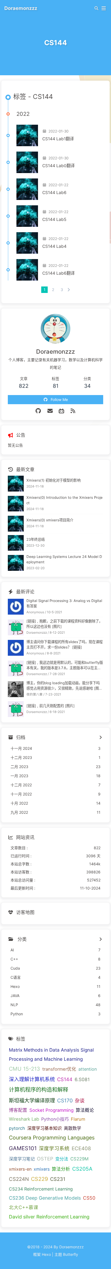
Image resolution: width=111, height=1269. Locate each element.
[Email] (50, 411)
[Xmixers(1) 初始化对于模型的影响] (16, 484)
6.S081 (82, 1079)
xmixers (42, 1169)
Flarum (78, 1119)
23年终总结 (35, 539)
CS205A (82, 1169)
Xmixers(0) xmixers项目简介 (49, 520)
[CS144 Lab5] (27, 216)
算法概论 (85, 1110)
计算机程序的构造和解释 (38, 1089)
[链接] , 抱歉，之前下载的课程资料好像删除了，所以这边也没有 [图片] (64, 624)
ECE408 (81, 1148)
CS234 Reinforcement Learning (41, 1189)
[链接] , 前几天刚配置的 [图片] (50, 706)
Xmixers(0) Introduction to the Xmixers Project (64, 500)
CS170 (65, 1100)
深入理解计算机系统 (32, 1079)
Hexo (46, 1254)
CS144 (64, 1079)
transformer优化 (59, 1069)
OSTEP (45, 1159)
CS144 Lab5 (54, 219)
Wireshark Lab (24, 1119)
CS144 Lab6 (54, 192)
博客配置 (18, 1110)
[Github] (38, 411)
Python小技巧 (55, 1119)
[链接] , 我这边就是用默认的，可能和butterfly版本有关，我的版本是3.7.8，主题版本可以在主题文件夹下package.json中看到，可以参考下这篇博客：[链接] (64, 665)
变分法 (61, 1159)
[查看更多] (100, 939)
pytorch (17, 1128)
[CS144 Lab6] (27, 189)
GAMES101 (23, 1148)
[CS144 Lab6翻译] (27, 270)
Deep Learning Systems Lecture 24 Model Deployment (64, 559)
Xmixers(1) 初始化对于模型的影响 (53, 480)
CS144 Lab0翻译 (58, 165)
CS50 (89, 1198)
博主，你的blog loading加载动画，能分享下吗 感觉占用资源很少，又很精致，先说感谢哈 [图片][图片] (63, 686)
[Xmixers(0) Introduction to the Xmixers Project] (16, 504)
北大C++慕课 (23, 1207)
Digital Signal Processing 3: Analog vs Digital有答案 (64, 603)
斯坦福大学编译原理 (32, 1100)
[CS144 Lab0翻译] (27, 162)
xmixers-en (20, 1169)
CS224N (19, 1179)
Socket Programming (51, 1110)
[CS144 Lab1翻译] (27, 135)
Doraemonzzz (20, 8)
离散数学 (72, 1128)
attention (87, 1069)
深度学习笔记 (22, 1159)
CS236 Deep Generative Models (45, 1198)
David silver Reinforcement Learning (49, 1217)
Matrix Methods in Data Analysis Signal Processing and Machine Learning (51, 1054)
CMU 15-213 (24, 1069)
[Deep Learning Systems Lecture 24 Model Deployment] (16, 563)
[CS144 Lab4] (27, 243)
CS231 (57, 1179)
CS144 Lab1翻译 (58, 138)
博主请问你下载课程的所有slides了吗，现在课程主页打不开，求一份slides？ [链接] (64, 644)
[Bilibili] (61, 411)
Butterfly (70, 1254)
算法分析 (61, 1169)
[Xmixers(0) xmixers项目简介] (16, 524)
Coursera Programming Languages (52, 1137)
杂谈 (80, 1100)
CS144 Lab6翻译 (58, 273)
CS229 (39, 1179)
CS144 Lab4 (54, 246)
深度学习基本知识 (44, 1128)
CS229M (79, 1159)
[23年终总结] (16, 543)
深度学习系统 (54, 1148)
